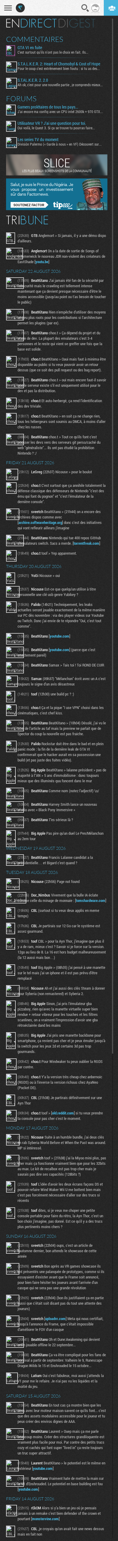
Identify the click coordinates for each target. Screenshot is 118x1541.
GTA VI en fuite (30, 47)
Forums (21, 98)
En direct (31, 23)
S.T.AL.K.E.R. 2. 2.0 (33, 80)
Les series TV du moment (38, 139)
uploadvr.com (55, 1318)
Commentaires (34, 39)
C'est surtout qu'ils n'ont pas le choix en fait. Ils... (53, 52)
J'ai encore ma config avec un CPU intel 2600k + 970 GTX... (60, 111)
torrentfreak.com (86, 543)
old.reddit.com (63, 1113)
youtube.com (59, 636)
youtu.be (41, 261)
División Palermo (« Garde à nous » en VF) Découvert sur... (60, 144)
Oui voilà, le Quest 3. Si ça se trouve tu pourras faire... (56, 128)
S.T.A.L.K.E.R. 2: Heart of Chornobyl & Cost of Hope (59, 63)
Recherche (85, 8)
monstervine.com (45, 1518)
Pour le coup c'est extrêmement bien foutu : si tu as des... (59, 68)
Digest (77, 23)
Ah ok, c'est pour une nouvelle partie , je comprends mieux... (60, 85)
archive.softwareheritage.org (40, 522)
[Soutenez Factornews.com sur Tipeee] (56, 208)
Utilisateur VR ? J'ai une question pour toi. (52, 123)
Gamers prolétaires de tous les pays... (48, 107)
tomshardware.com (90, 900)
